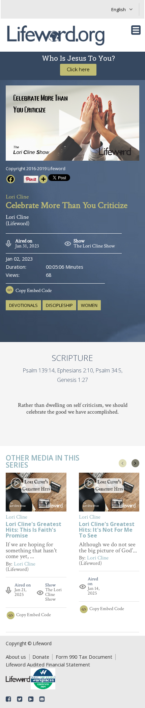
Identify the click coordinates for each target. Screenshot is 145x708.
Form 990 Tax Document (84, 656)
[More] (43, 179)
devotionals (23, 305)
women (89, 305)
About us (16, 656)
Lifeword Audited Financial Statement (48, 664)
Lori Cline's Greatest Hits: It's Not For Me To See (107, 530)
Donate (40, 656)
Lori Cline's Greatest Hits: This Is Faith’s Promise (33, 530)
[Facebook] (10, 179)
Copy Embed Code (34, 290)
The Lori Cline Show (94, 246)
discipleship (59, 305)
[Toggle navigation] (136, 30)
